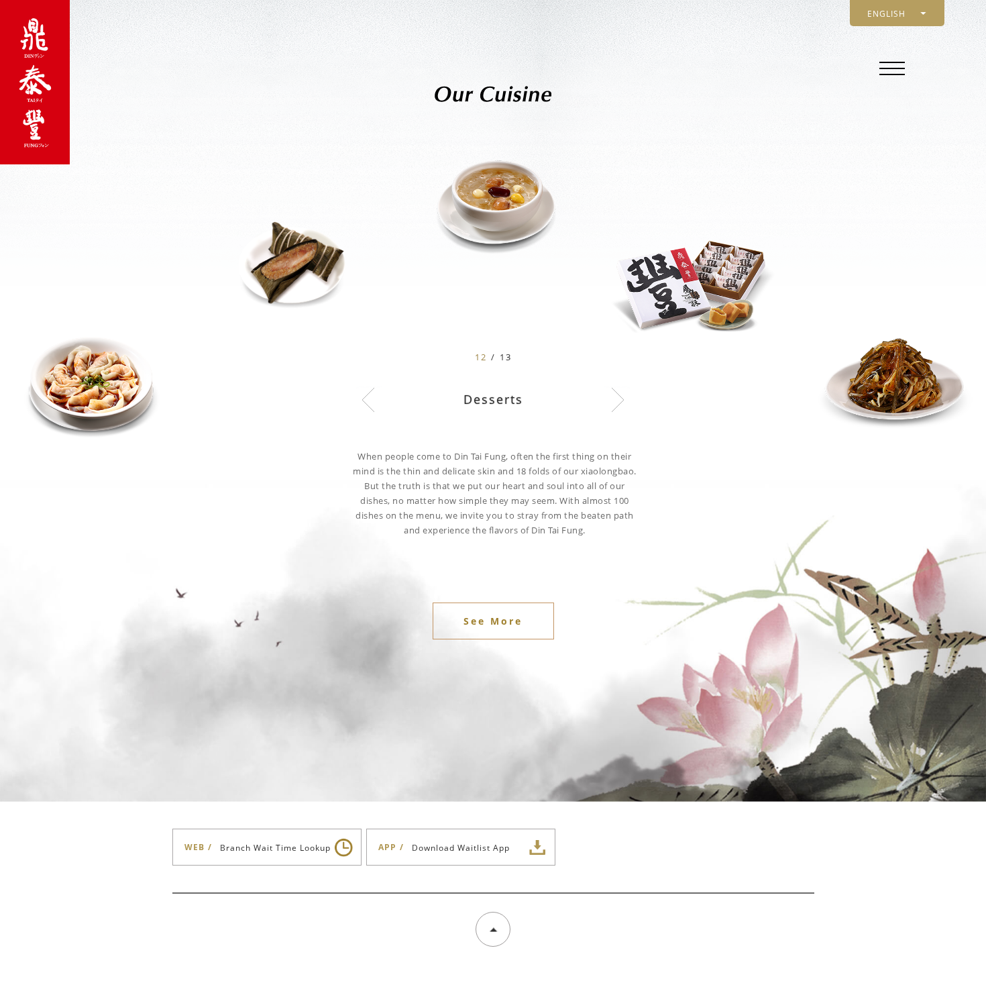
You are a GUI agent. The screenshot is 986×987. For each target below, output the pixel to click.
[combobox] (897, 13)
